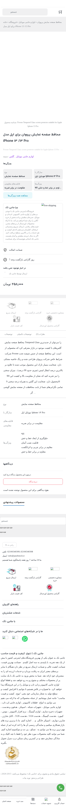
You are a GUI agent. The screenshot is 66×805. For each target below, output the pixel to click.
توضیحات (8, 334)
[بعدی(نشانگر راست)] (4, 532)
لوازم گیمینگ (34, 711)
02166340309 (13, 551)
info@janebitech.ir (16, 556)
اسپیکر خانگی (43, 720)
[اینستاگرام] (15, 639)
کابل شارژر (7, 716)
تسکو (33, 729)
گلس (11, 156)
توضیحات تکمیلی (24, 334)
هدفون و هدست (9, 707)
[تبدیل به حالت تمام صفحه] (4, 527)
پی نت (25, 729)
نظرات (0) (40, 334)
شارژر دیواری (58, 720)
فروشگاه (13, 22)
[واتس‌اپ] (25, 639)
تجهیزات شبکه (34, 707)
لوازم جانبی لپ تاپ (11, 702)
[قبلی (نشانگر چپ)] (1, 532)
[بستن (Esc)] (11, 527)
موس (4, 711)
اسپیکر (22, 707)
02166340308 (27, 551)
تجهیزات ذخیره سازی (52, 711)
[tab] (8, 334)
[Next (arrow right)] (4, 790)
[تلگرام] (5, 639)
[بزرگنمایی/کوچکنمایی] (1, 527)
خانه (5, 22)
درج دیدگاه (33, 482)
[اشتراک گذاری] (7, 527)
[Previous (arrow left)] (1, 790)
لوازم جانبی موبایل (27, 22)
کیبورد (60, 716)
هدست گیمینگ (49, 716)
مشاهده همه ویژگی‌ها (18, 195)
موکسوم (16, 729)
